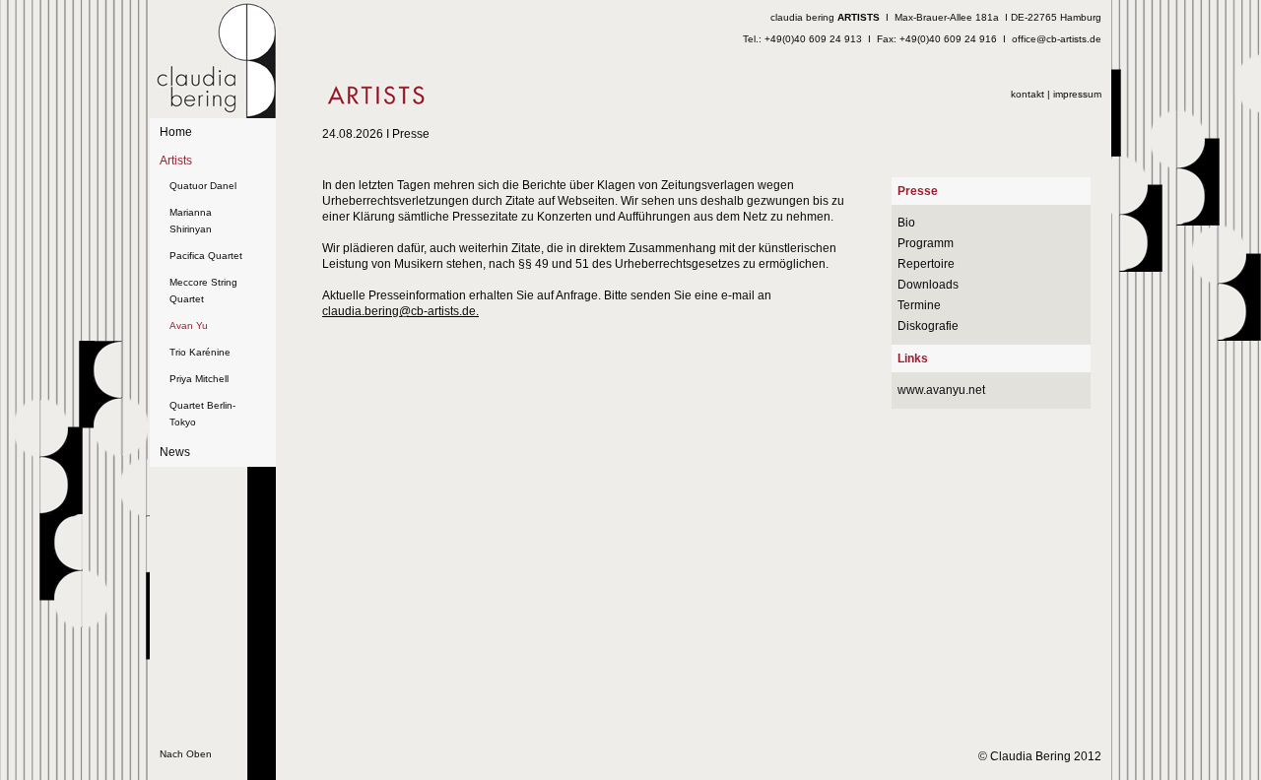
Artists (176, 160)
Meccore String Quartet (203, 290)
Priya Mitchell (199, 378)
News (175, 452)
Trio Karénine (200, 352)
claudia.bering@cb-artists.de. (400, 311)
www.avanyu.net (941, 390)
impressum (1077, 94)
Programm (925, 243)
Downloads (928, 285)
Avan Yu (188, 325)
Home (176, 132)
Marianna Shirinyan (190, 220)
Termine (919, 305)
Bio (906, 222)
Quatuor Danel (202, 185)
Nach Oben (186, 753)
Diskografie (928, 326)
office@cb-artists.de (1056, 38)
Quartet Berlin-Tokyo (202, 413)
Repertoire (926, 264)
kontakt (1027, 94)
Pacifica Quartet (205, 255)
